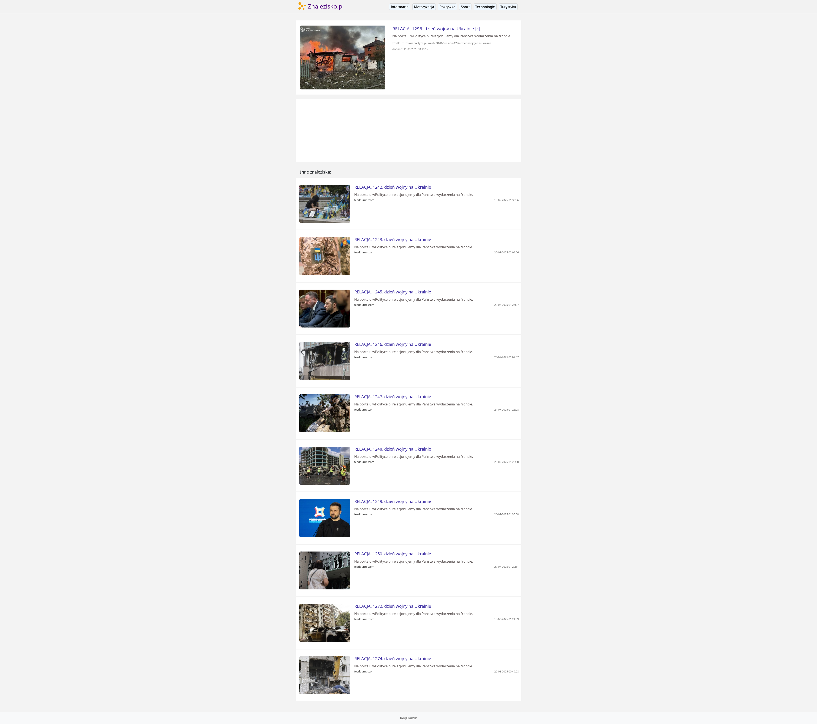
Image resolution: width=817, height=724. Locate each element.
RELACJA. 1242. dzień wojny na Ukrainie (392, 187)
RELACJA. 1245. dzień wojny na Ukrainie (392, 292)
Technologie (485, 6)
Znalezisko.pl (325, 6)
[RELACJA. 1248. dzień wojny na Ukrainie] (324, 465)
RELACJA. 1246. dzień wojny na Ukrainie (392, 344)
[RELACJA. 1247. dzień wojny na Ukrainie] (324, 413)
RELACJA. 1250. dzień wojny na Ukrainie (392, 554)
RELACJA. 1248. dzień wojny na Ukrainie (392, 449)
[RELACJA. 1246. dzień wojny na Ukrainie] (324, 360)
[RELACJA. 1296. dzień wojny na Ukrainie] (342, 57)
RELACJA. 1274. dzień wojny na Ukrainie (392, 658)
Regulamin (408, 718)
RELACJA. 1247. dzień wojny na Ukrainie (392, 396)
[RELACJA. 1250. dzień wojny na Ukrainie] (324, 570)
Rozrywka (447, 6)
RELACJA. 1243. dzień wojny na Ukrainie (392, 239)
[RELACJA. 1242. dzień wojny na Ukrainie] (324, 203)
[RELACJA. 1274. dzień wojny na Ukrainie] (324, 674)
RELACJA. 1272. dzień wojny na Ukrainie (392, 606)
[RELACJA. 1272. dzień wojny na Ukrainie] (324, 622)
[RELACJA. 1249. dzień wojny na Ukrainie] (324, 517)
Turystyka (508, 6)
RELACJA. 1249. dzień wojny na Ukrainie (392, 501)
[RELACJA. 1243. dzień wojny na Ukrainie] (324, 255)
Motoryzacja (424, 6)
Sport (465, 6)
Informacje (399, 6)
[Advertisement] (408, 130)
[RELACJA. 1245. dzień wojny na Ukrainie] (324, 308)
